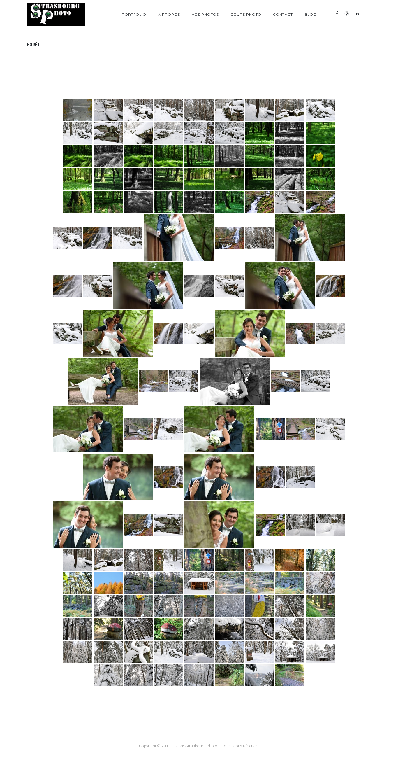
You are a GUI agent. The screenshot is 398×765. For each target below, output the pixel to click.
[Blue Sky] (366, 13)
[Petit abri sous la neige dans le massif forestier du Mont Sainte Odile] (199, 583)
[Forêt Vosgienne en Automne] (289, 560)
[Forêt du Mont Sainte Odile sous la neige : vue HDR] (320, 583)
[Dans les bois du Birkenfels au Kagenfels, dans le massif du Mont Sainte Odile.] (289, 675)
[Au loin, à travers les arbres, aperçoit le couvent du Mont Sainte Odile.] (259, 675)
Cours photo (245, 14)
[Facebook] (336, 13)
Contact (283, 14)
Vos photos (205, 14)
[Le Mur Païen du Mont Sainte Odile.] (138, 583)
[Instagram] (346, 13)
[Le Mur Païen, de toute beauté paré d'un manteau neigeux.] (300, 477)
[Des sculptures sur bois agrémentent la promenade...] (138, 606)
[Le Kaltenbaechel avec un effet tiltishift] (270, 525)
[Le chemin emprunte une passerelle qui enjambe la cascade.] (285, 381)
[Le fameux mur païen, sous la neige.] (289, 202)
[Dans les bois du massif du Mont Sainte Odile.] (229, 560)
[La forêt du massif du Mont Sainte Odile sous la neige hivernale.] (259, 238)
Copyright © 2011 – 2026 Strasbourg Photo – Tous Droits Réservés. (199, 745)
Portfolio (134, 14)
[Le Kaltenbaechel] (259, 202)
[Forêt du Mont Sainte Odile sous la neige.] (229, 606)
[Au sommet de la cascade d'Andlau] (153, 381)
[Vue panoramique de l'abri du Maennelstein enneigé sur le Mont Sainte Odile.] (320, 652)
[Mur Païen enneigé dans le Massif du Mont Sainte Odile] (108, 110)
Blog (310, 14)
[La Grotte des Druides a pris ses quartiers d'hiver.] (108, 560)
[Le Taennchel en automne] (108, 583)
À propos (169, 14)
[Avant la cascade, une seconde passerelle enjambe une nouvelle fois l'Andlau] (138, 429)
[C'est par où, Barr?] (259, 652)
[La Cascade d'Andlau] (97, 238)
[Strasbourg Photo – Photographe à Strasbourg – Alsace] (56, 14)
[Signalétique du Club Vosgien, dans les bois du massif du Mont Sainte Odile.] (199, 560)
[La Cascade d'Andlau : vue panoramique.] (168, 477)
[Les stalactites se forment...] (229, 629)
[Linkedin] (356, 13)
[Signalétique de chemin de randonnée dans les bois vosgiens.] (270, 429)
